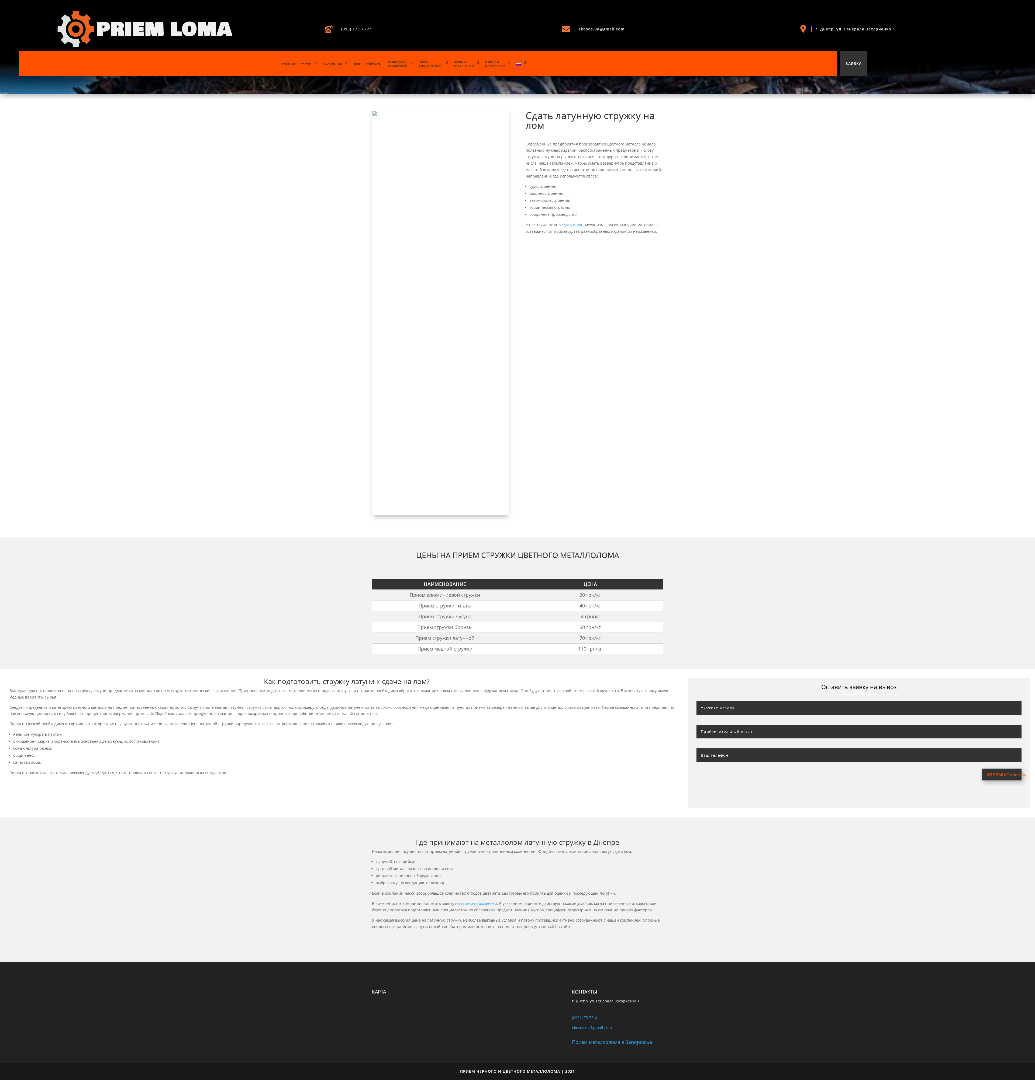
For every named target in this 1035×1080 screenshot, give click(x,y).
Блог (356, 64)
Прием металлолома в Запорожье (612, 1042)
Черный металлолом (464, 64)
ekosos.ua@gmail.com (601, 29)
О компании (332, 64)
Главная (288, 64)
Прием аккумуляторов (431, 64)
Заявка (854, 63)
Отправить (999, 774)
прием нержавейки (479, 903)
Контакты (373, 64)
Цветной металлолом (495, 64)
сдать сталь (572, 224)
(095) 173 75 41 (356, 29)
